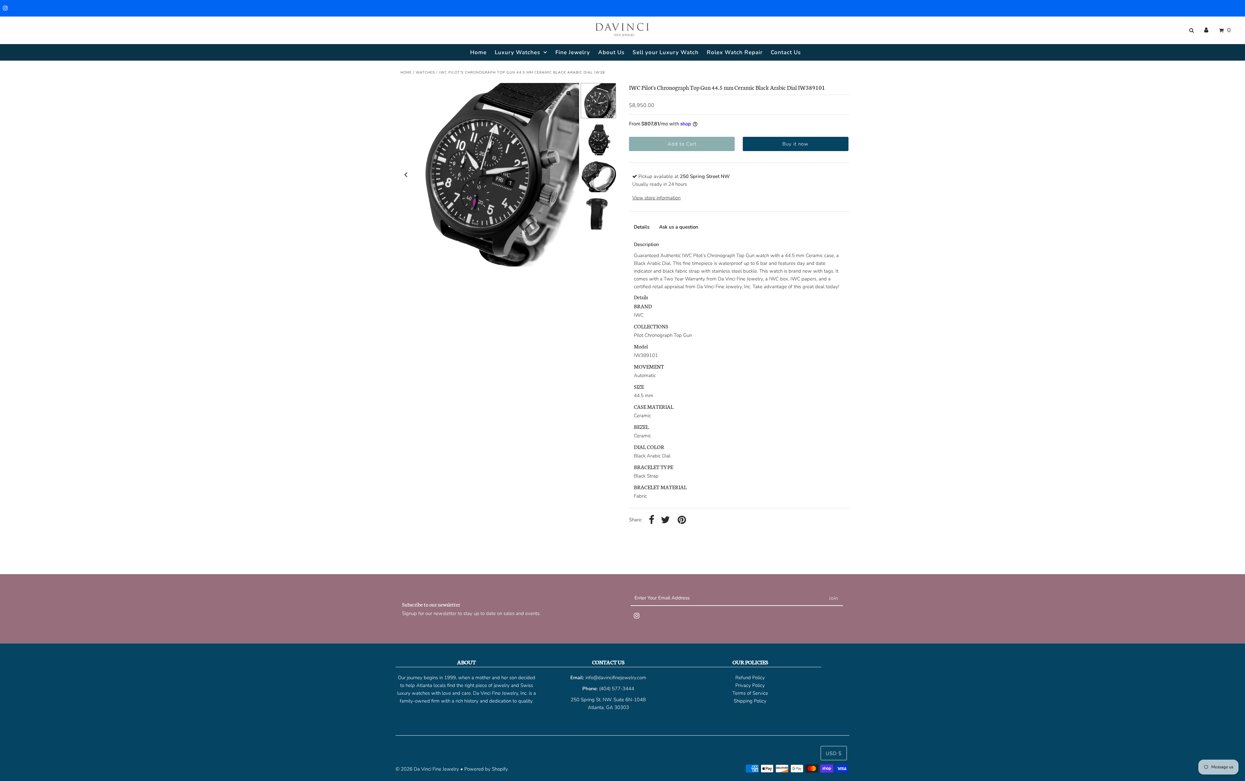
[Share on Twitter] (665, 520)
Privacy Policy (750, 685)
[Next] (569, 175)
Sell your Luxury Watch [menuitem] (666, 52)
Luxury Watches (517, 52)
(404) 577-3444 (616, 688)
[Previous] (406, 175)
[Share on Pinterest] (682, 520)
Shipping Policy (750, 701)
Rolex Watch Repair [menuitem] (735, 52)
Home (406, 72)
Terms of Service (750, 693)
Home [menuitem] (478, 52)
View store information (656, 198)
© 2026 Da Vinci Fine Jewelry (427, 769)
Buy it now (795, 144)
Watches (425, 72)
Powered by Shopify (486, 769)
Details (641, 227)
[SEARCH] (1190, 30)
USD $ (834, 753)
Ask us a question (678, 227)
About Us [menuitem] (611, 52)
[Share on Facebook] (651, 520)
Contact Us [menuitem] (786, 52)
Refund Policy (750, 677)
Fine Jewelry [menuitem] (572, 52)
